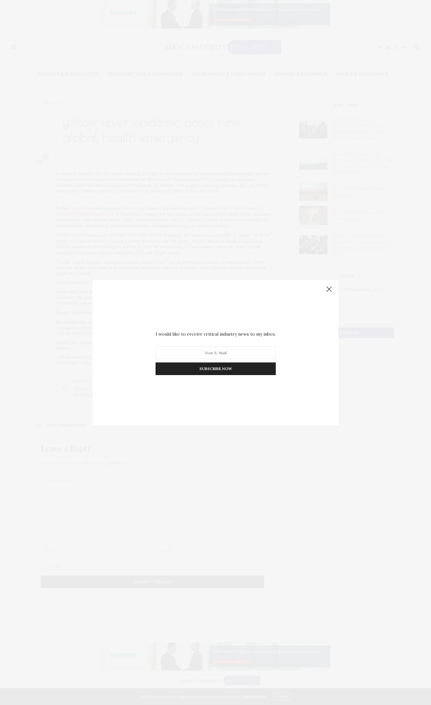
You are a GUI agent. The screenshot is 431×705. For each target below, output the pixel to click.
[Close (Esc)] (329, 289)
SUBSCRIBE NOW (215, 368)
